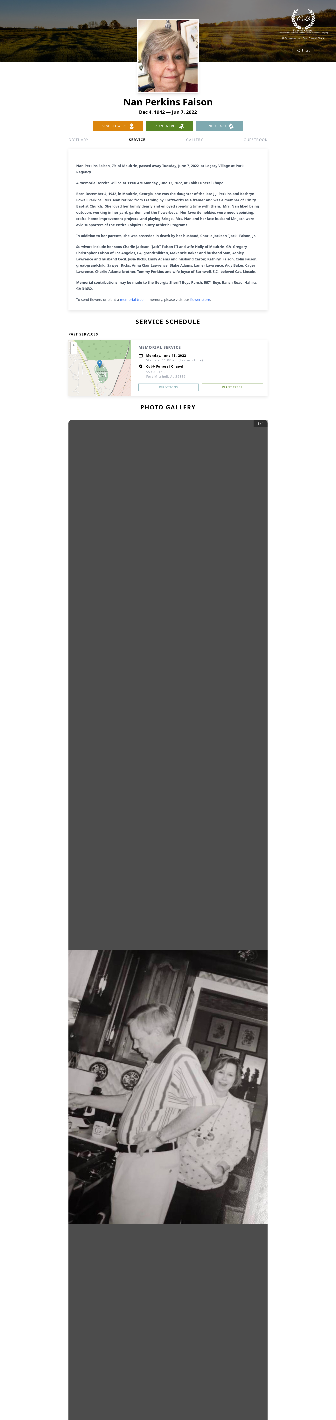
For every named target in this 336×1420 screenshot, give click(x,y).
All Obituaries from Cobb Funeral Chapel (303, 38)
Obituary (78, 139)
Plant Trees (232, 387)
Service (137, 139)
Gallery (194, 139)
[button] (99, 364)
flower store (200, 299)
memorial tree (132, 299)
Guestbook (256, 139)
